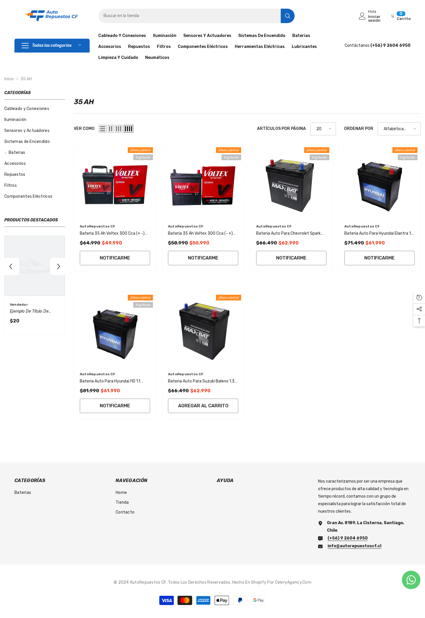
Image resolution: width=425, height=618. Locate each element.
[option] (34, 287)
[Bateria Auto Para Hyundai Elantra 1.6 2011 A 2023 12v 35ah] (379, 181)
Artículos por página (281, 128)
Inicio (9, 78)
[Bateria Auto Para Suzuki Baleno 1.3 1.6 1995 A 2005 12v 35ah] (203, 328)
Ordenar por (358, 128)
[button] (10, 266)
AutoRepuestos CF (97, 226)
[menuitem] (34, 108)
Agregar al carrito (203, 405)
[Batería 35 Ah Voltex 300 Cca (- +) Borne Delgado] (203, 181)
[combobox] (189, 16)
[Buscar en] (196, 16)
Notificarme (115, 258)
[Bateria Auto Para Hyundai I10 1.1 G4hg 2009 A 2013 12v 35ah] (115, 328)
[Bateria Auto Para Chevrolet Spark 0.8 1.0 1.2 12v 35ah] (291, 181)
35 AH (26, 78)
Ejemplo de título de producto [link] (29, 312)
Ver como (84, 128)
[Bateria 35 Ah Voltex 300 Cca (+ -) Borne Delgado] (115, 181)
